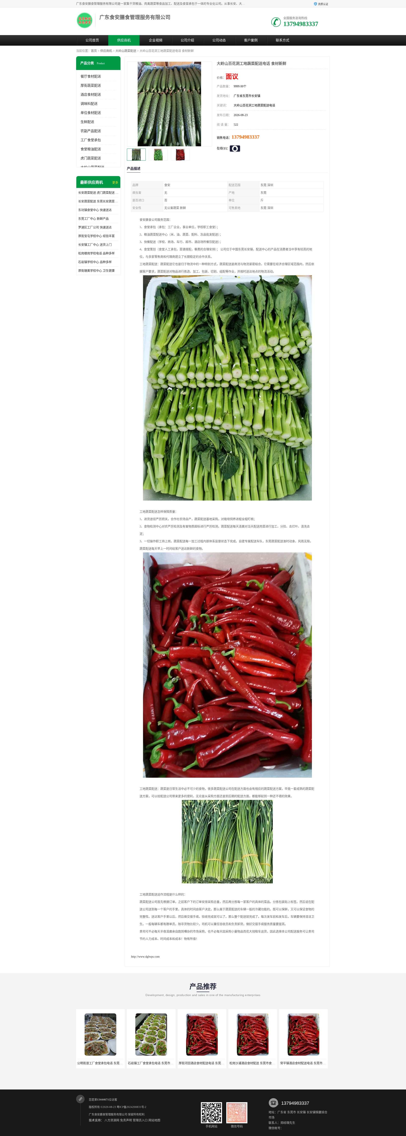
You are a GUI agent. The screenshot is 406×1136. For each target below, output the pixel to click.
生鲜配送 (87, 122)
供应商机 (124, 40)
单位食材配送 (91, 113)
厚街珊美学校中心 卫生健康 (96, 270)
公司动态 (219, 40)
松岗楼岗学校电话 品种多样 (96, 253)
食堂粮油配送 (91, 149)
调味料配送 (89, 103)
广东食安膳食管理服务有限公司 (108, 1114)
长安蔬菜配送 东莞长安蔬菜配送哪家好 (98, 201)
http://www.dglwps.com (145, 956)
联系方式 (282, 40)
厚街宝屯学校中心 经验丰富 (96, 236)
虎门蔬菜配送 (91, 158)
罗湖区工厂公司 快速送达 (95, 227)
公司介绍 (187, 40)
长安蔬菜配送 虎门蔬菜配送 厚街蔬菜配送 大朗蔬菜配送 (98, 192)
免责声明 (126, 1120)
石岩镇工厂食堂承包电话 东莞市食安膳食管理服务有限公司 (116, 1063)
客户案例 (251, 40)
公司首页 (92, 40)
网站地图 (154, 1120)
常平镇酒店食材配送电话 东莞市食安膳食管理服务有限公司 (268, 1063)
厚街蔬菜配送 (91, 85)
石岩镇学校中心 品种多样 (95, 262)
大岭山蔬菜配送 (125, 50)
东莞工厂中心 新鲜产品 (93, 218)
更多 (115, 182)
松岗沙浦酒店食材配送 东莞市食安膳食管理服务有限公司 (216, 1063)
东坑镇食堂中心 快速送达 (95, 210)
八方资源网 (111, 1120)
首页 (94, 50)
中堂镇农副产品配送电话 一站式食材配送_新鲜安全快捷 (317, 1063)
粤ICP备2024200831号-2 (131, 1107)
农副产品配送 (91, 131)
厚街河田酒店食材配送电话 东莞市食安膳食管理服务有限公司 (168, 1063)
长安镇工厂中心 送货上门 (95, 244)
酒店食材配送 (91, 94)
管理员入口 (140, 1120)
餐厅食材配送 (91, 76)
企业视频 (155, 40)
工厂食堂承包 (91, 140)
